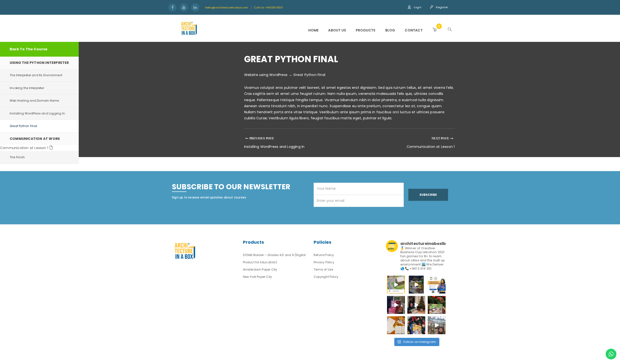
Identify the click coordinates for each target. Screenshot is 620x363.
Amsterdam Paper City (260, 269)
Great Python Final (23, 126)
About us (337, 30)
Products (366, 30)
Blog (390, 30)
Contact (413, 30)
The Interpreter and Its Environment (36, 75)
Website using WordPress (266, 74)
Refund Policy (324, 255)
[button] (434, 30)
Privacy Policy (324, 262)
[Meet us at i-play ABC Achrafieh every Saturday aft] (437, 325)
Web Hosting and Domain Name (34, 100)
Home (313, 30)
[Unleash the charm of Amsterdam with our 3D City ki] (396, 325)
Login (417, 7)
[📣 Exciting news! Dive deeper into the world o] (396, 285)
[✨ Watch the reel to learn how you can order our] (416, 285)
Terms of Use (323, 269)
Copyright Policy (326, 277)
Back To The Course (29, 49)
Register (441, 7)
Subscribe (428, 195)
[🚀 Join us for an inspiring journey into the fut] (437, 285)
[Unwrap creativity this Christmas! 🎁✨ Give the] (416, 325)
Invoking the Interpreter (27, 88)
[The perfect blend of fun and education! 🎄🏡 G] (437, 305)
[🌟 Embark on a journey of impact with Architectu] (396, 305)
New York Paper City (257, 277)
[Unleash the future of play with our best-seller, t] (416, 305)
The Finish (17, 157)
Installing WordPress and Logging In (37, 113)
